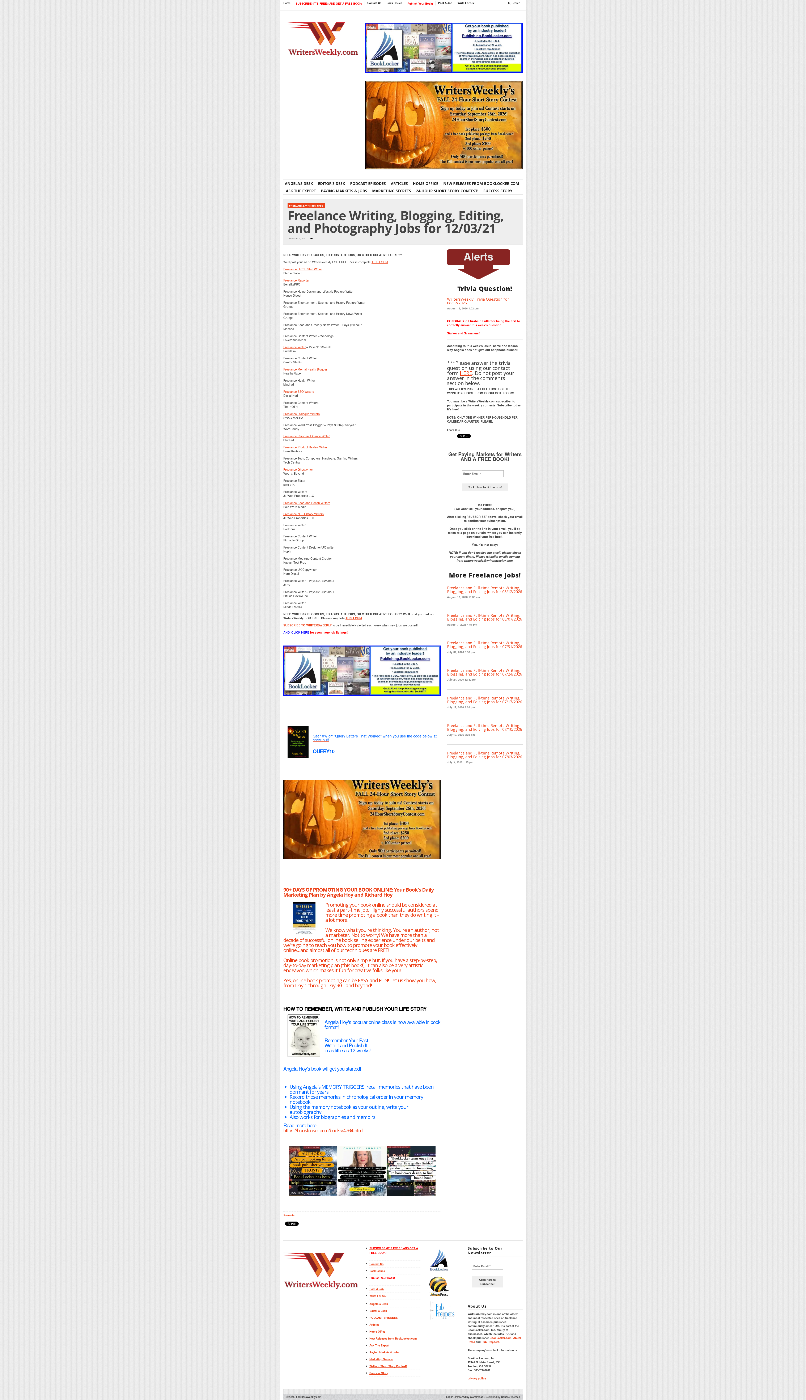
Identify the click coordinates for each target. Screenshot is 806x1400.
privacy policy (477, 1378)
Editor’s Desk (331, 183)
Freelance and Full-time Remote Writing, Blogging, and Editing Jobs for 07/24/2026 (484, 672)
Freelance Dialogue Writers (301, 414)
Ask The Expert (301, 190)
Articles (399, 183)
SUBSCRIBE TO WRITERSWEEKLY (307, 625)
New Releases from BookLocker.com (481, 183)
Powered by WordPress (469, 1397)
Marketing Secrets (391, 190)
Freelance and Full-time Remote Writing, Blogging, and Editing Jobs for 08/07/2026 (484, 617)
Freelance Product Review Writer (305, 447)
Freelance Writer (294, 347)
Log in (449, 1397)
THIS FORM (380, 262)
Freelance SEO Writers (298, 391)
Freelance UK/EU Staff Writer (302, 269)
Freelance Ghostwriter (298, 469)
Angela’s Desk (299, 183)
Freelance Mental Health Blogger (305, 369)
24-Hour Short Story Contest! (447, 190)
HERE (466, 372)
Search (515, 3)
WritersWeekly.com (308, 1397)
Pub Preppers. (491, 1342)
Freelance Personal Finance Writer (306, 436)
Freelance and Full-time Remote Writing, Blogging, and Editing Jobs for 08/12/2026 (484, 589)
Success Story (497, 190)
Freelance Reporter (296, 280)
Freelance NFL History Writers (303, 514)
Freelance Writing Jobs (306, 205)
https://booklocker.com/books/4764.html (323, 1130)
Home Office (425, 183)
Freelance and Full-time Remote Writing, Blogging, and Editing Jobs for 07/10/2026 (484, 727)
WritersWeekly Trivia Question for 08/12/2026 (478, 301)
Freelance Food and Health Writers (306, 503)
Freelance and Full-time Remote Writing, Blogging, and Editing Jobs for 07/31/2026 (484, 644)
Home (286, 3)
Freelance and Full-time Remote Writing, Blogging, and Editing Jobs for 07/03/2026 (484, 754)
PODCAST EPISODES (368, 183)
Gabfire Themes (510, 1397)
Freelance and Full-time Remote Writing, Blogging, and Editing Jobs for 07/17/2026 (484, 699)
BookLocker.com (501, 1338)
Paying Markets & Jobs (344, 190)
